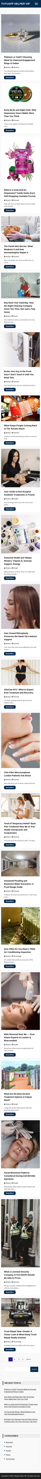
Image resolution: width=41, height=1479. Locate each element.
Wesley (7, 67)
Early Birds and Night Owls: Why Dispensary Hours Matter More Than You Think (20, 113)
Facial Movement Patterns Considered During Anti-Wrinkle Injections (19, 1176)
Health (16, 499)
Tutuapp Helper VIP (15, 3)
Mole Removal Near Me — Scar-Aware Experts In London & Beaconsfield (19, 1037)
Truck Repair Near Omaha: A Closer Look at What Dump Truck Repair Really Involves (20, 1334)
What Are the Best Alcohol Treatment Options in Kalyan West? (18, 1097)
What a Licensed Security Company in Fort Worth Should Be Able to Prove (19, 1275)
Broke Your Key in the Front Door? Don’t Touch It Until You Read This (19, 374)
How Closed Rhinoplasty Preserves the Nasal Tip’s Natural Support (20, 636)
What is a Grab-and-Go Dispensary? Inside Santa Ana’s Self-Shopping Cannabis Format (19, 193)
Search (34, 1369)
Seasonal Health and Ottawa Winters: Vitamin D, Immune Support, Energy (18, 561)
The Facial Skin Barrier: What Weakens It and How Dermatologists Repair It (18, 249)
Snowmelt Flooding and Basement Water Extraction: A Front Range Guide (19, 884)
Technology (17, 956)
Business (9, 1442)
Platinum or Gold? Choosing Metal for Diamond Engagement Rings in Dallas (19, 60)
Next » (29, 1359)
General (16, 67)
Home (16, 316)
